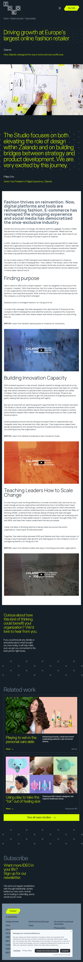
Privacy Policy (27, 950)
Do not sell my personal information (63, 923)
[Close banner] (71, 931)
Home (6, 18)
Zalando (57, 229)
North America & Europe (39, 922)
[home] (12, 8)
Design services (17, 18)
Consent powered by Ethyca (60, 954)
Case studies (30, 18)
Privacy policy (59, 928)
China (31, 926)
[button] (59, 8)
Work (8, 926)
